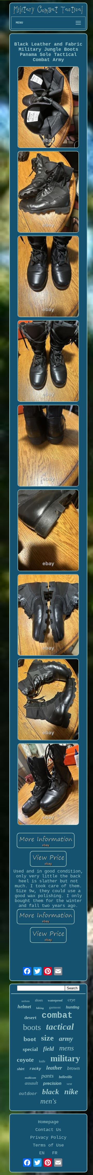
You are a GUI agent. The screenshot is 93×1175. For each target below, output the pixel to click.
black (50, 1091)
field (48, 1049)
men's (48, 1101)
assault (31, 1083)
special (30, 1049)
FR (54, 1153)
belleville (65, 1077)
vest (69, 1084)
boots (32, 1027)
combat (57, 1015)
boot (30, 1038)
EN (41, 1153)
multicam (30, 1077)
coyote (25, 1059)
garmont (55, 1007)
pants (47, 1075)
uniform (25, 1001)
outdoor (28, 1093)
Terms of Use (48, 1145)
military (65, 1058)
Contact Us (48, 1129)
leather (54, 1068)
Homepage (48, 1122)
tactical (60, 1027)
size (47, 1037)
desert (30, 1017)
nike (71, 1091)
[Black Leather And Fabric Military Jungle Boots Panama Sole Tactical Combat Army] (48, 108)
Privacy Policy (48, 1137)
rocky (35, 1069)
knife (42, 1061)
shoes (39, 1000)
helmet (24, 1006)
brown (73, 1068)
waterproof (55, 1000)
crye (71, 1000)
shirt (20, 1069)
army (66, 1038)
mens (66, 1048)
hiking (40, 1008)
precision (52, 1083)
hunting (72, 1007)
